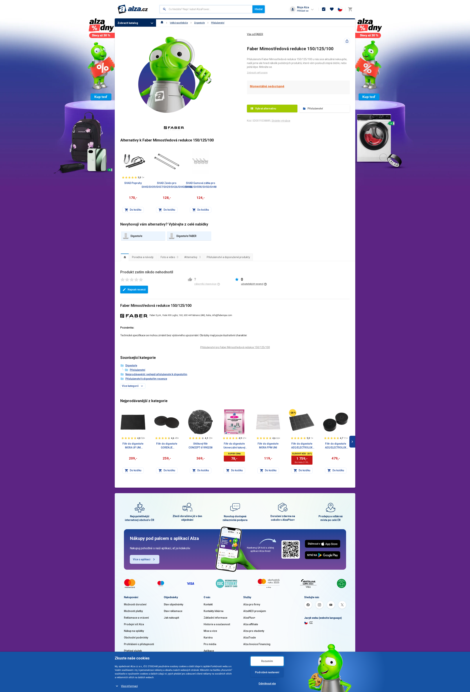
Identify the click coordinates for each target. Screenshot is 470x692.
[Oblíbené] (332, 9)
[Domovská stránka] (162, 23)
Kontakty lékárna (213, 611)
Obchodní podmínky (136, 637)
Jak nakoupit (171, 617)
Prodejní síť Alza (134, 624)
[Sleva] (292, 412)
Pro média (210, 644)
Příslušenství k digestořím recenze (146, 378)
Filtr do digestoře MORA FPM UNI (268, 445)
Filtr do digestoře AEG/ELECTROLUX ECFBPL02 (301, 446)
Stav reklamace (173, 611)
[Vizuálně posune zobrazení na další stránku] (352, 442)
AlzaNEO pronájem (254, 611)
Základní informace (215, 617)
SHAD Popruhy (133, 183)
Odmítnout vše (267, 683)
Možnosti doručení (135, 604)
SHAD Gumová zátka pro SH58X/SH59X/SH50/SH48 (200, 185)
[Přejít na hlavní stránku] (133, 9)
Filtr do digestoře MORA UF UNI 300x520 (132, 446)
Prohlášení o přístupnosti (139, 644)
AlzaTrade (249, 637)
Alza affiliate (250, 624)
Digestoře (199, 22)
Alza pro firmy (251, 604)
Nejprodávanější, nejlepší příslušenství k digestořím (156, 374)
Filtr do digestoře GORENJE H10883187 (166, 446)
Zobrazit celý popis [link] (257, 72)
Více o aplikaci (141, 559)
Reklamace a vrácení (136, 617)
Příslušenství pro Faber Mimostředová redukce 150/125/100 (235, 347)
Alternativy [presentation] (192, 257)
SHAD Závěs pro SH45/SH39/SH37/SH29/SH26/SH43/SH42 (167, 185)
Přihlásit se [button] (302, 10)
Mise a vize (210, 630)
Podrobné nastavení (267, 672)
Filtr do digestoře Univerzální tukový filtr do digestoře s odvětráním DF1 (234, 446)
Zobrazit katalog (128, 23)
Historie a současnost (217, 624)
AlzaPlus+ (249, 617)
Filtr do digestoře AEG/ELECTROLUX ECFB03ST (335, 446)
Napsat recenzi (137, 289)
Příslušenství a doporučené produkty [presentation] (228, 257)
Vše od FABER (255, 34)
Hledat (259, 9)
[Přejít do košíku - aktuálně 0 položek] (350, 9)
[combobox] (206, 9)
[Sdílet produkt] (347, 41)
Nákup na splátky (134, 630)
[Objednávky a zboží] (323, 9)
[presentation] (125, 257)
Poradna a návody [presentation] (142, 257)
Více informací (129, 686)
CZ (311, 622)
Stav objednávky (173, 604)
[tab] (125, 257)
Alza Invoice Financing (256, 644)
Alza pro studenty (253, 630)
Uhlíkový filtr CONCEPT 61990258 (200, 445)
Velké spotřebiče (179, 22)
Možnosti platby (133, 611)
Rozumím (267, 661)
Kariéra (208, 637)
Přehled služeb (133, 650)
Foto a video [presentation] (169, 257)
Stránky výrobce (281, 120)
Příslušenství (217, 22)
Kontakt (208, 604)
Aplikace (209, 650)
